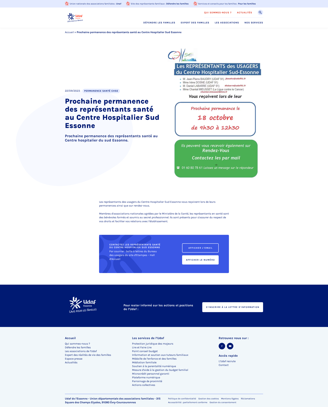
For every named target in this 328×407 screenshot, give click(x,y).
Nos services (253, 22)
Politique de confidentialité (182, 398)
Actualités (244, 12)
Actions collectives (143, 385)
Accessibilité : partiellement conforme (187, 402)
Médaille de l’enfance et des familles (154, 358)
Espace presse (73, 358)
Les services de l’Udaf (148, 338)
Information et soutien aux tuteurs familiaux (160, 354)
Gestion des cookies (208, 398)
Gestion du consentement (223, 402)
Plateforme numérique (146, 377)
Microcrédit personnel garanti (150, 373)
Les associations (227, 22)
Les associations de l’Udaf (81, 351)
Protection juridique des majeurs (152, 343)
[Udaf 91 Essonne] (75, 17)
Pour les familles (247, 3)
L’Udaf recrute (227, 361)
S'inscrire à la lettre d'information (232, 307)
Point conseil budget (145, 351)
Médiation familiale (144, 362)
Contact (224, 365)
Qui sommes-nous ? (217, 12)
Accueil (69, 32)
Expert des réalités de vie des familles (88, 354)
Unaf (118, 3)
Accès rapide (228, 356)
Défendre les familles (177, 3)
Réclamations (248, 398)
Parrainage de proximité (147, 381)
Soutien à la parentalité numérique (154, 366)
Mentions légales (230, 398)
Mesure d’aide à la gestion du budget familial (160, 370)
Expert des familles (195, 22)
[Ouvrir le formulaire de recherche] (260, 12)
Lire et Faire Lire (142, 347)
